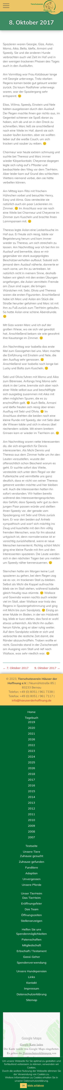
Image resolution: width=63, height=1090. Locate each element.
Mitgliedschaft (31, 945)
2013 (31, 802)
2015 (31, 791)
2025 (31, 762)
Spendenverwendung (31, 962)
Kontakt (31, 983)
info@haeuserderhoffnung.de (31, 700)
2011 (31, 814)
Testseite (31, 846)
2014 (31, 797)
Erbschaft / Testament (32, 951)
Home (31, 712)
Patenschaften (32, 939)
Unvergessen (32, 879)
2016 (31, 785)
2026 (31, 739)
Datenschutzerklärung (32, 994)
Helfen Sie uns (31, 929)
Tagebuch (31, 718)
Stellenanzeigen (31, 921)
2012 (31, 808)
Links (31, 977)
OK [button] (23, 1085)
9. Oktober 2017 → (47, 668)
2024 (31, 756)
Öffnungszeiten (31, 915)
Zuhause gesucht (31, 856)
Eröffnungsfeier (31, 903)
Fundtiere (31, 867)
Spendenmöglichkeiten (31, 934)
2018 (31, 774)
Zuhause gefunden (31, 862)
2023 (31, 751)
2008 (31, 831)
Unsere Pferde (31, 885)
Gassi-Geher (31, 957)
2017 (31, 779)
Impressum (31, 988)
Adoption (31, 873)
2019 (31, 722)
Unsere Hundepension (31, 971)
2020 (31, 728)
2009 (31, 826)
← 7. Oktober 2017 (16, 668)
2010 (31, 820)
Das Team (31, 909)
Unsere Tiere (31, 851)
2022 (31, 745)
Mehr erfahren (35, 1085)
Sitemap (31, 1000)
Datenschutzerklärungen (37, 1053)
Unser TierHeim (31, 893)
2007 (31, 837)
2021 (31, 733)
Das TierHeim (31, 898)
